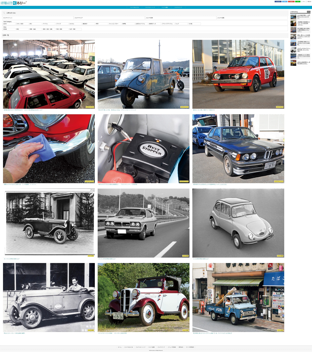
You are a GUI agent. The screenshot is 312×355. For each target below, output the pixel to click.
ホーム (304, 1)
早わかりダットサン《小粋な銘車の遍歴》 (14, 333)
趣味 (167, 7)
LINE (298, 1)
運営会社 (309, 1)
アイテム (45, 23)
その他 (190, 23)
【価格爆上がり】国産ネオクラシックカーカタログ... (303, 56)
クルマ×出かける (128, 347)
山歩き (5, 23)
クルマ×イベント (7, 17)
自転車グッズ (152, 23)
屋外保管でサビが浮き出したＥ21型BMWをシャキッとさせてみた (210, 184)
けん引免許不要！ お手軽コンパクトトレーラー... (303, 17)
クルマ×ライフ (161, 347)
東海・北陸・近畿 (47, 29)
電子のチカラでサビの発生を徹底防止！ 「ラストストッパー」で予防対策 (117, 184)
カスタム (72, 23)
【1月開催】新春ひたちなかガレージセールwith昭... (303, 43)
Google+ (291, 1)
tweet (285, 1)
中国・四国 (59, 29)
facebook (278, 1)
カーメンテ (152, 7)
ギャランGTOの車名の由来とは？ (107, 258)
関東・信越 (33, 29)
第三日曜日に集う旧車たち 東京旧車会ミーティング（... (303, 30)
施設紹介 (85, 23)
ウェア (177, 23)
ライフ (180, 7)
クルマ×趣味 (151, 347)
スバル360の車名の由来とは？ (201, 258)
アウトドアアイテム (167, 23)
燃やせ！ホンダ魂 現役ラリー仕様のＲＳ (204, 110)
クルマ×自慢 (220, 17)
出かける (136, 7)
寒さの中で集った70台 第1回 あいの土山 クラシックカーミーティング (117, 110)
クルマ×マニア (79, 17)
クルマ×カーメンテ (141, 347)
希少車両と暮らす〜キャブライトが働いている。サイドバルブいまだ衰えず (212, 333)
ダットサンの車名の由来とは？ (12, 258)
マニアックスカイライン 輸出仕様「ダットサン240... (304, 50)
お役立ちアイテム (140, 23)
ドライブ (58, 23)
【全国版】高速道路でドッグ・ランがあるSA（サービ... (303, 23)
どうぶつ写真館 (172, 347)
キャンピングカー (113, 23)
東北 (18, 29)
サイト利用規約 (190, 347)
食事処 (124, 23)
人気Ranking (294, 11)
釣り (31, 23)
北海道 (5, 29)
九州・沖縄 (72, 29)
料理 (97, 23)
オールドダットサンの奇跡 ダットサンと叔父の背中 (112, 333)
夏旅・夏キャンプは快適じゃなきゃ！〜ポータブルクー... (303, 36)
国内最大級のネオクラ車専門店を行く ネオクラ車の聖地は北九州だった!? (23, 110)
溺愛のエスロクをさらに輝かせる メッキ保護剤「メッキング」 (20, 184)
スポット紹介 (20, 23)
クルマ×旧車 (149, 17)
